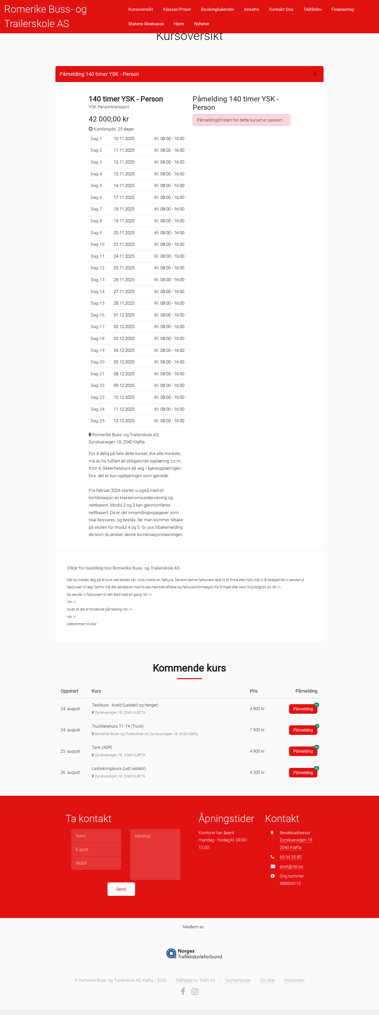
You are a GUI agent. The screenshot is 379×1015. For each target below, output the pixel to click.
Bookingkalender (217, 9)
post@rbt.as (291, 866)
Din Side (267, 980)
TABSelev (312, 9)
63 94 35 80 (290, 856)
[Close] (315, 73)
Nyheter (201, 23)
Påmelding (305, 707)
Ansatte (251, 9)
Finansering (343, 9)
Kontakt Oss (281, 9)
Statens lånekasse (146, 23)
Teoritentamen (238, 980)
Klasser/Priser (177, 9)
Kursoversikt (140, 9)
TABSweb (184, 980)
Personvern (294, 980)
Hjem (179, 23)
